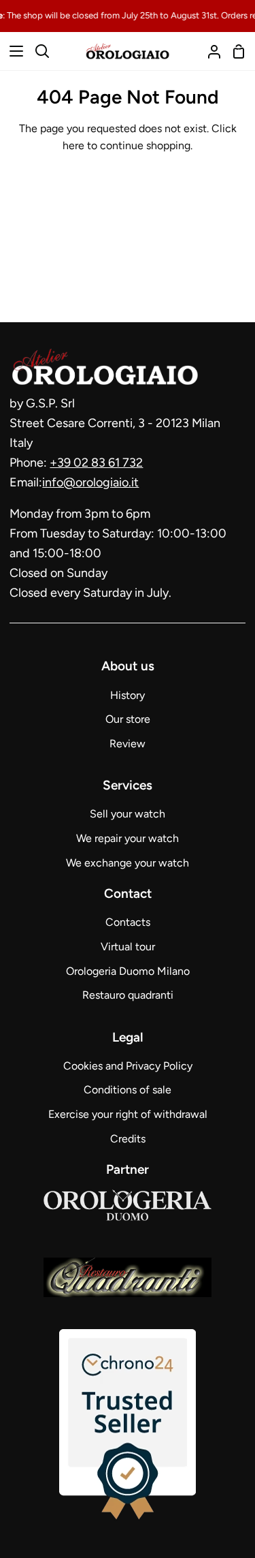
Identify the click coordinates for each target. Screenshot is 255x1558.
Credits (128, 1138)
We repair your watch (127, 838)
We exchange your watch (127, 862)
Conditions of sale (127, 1089)
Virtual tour (128, 946)
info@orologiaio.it (90, 482)
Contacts (127, 922)
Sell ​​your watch (127, 813)
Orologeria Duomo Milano (128, 971)
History (127, 695)
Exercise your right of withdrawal (127, 1114)
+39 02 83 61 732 (96, 462)
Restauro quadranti (127, 994)
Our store (127, 719)
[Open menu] (12, 51)
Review (127, 743)
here (73, 145)
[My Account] (209, 51)
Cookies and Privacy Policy (127, 1065)
